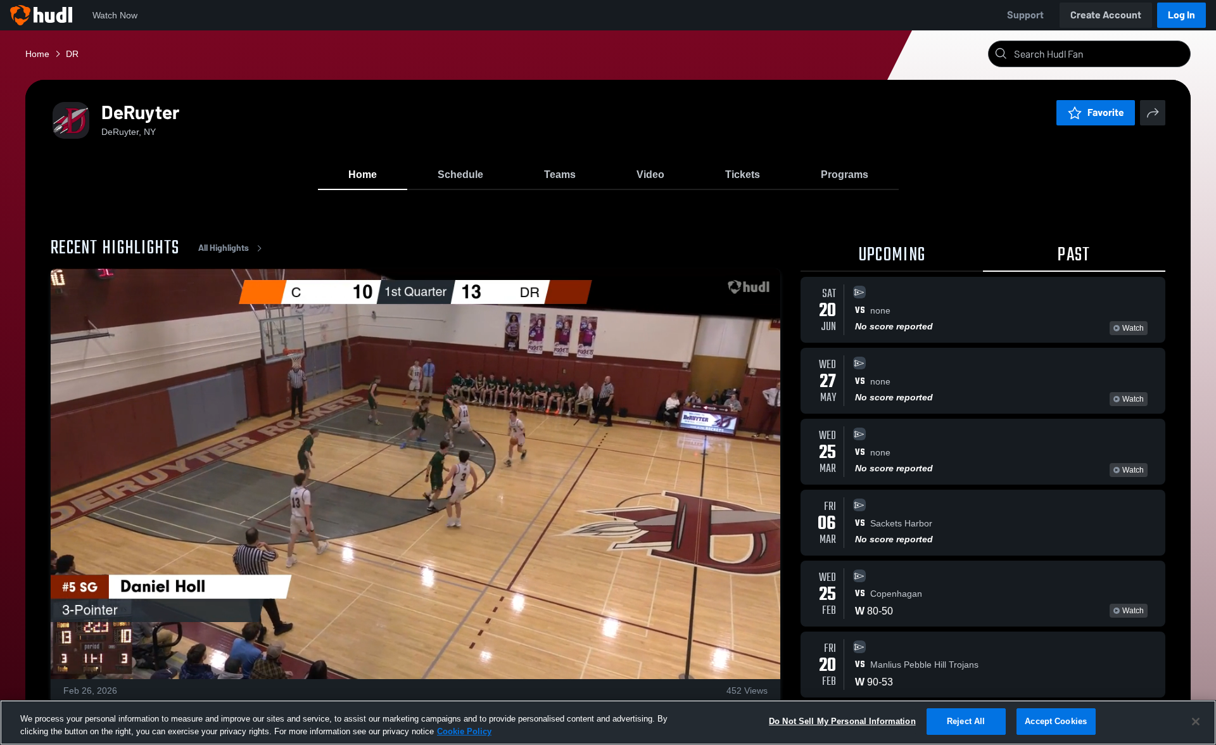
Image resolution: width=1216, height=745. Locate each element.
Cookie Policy (464, 731)
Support (1025, 14)
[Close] (1196, 721)
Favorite (1105, 112)
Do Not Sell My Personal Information (842, 721)
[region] (608, 722)
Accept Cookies (1056, 721)
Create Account (1105, 14)
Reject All (966, 721)
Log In (1181, 14)
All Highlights (223, 248)
